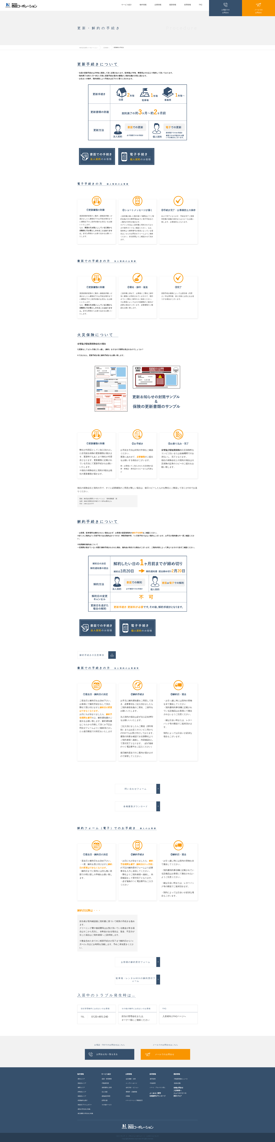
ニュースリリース (180, 1093)
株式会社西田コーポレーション (88, 48)
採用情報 (187, 4)
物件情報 (143, 4)
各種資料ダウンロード (158, 1096)
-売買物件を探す (82, 1100)
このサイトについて (152, 1136)
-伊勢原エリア (81, 1092)
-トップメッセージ (131, 1083)
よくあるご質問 (155, 1093)
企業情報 (157, 4)
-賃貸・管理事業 (106, 1079)
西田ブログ (178, 1096)
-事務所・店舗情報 (131, 1092)
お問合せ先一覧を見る (107, 1054)
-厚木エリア (81, 1079)
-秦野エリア (81, 1087)
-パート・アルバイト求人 (157, 1087)
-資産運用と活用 (106, 1087)
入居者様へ (106, 48)
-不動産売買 (105, 1083)
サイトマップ (120, 1136)
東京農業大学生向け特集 (85, 1113)
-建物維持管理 (105, 1096)
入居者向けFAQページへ (174, 1016)
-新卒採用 (153, 1079)
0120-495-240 (99, 1016)
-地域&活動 (177, 1083)
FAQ (200, 4)
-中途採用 (153, 1083)
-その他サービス (106, 1105)
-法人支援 (104, 1092)
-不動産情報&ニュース (181, 1079)
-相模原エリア (81, 1096)
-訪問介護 (104, 1100)
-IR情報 (127, 1096)
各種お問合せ (178, 1087)
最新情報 (172, 4)
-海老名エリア (81, 1083)
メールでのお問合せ (164, 1054)
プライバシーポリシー (135, 1136)
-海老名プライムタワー (84, 1105)
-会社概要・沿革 (130, 1079)
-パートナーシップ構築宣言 (134, 1100)
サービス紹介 (126, 4)
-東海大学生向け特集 (83, 1109)
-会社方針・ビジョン (131, 1087)
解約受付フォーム (137, 867)
